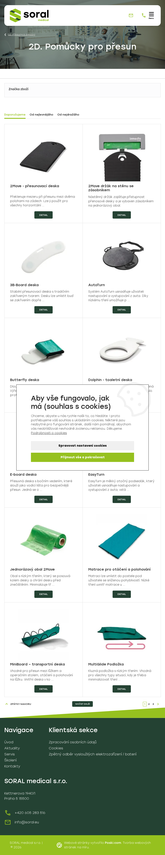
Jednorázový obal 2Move (32, 569)
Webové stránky (77, 843)
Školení (10, 760)
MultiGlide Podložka (106, 664)
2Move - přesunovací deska (34, 186)
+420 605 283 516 (30, 813)
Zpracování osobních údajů (72, 742)
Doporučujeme (15, 114)
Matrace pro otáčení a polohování (119, 569)
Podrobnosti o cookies (49, 433)
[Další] (158, 704)
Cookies (56, 748)
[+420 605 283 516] (143, 15)
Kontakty (12, 766)
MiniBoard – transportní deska (37, 664)
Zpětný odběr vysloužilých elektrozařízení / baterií (92, 754)
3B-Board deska (24, 285)
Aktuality (12, 748)
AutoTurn (96, 285)
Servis (9, 754)
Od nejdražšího (68, 114)
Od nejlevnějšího (41, 114)
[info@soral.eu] (131, 15)
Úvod (8, 742)
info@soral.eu (27, 822)
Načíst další (82, 704)
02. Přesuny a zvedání (21, 34)
